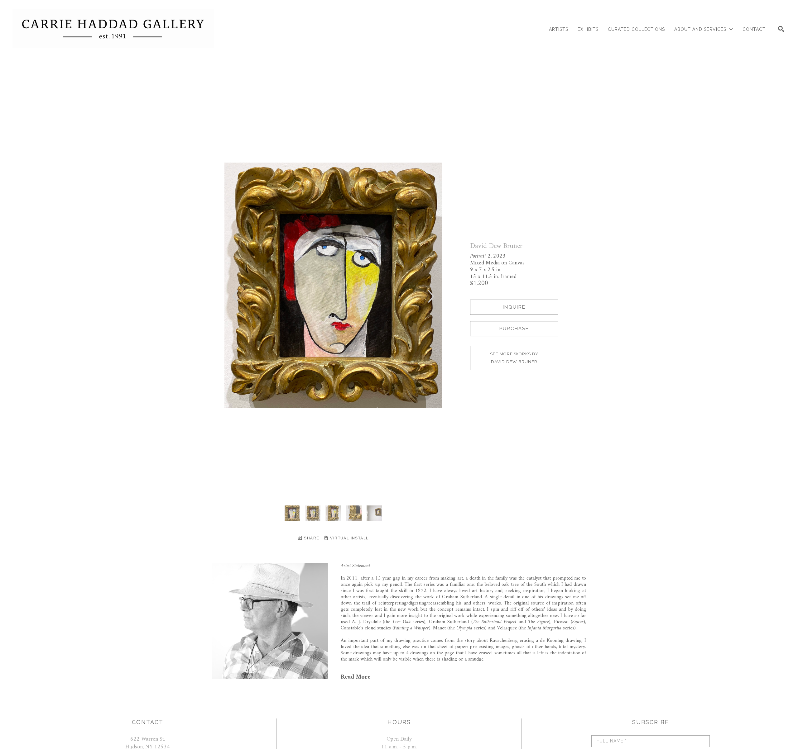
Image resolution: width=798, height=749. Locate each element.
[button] (703, 29)
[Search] (781, 29)
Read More (356, 677)
